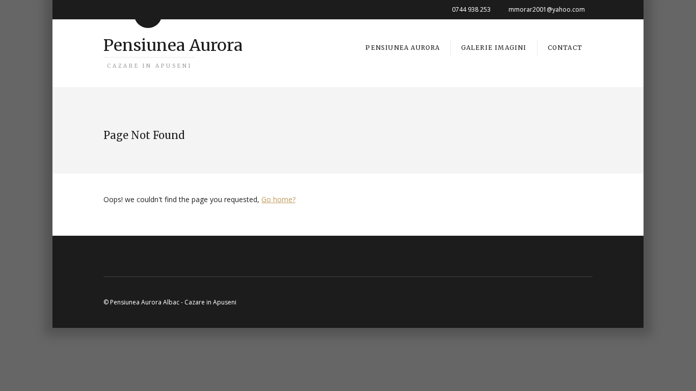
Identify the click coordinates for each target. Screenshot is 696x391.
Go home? (278, 199)
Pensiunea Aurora (173, 52)
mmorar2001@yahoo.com (546, 9)
